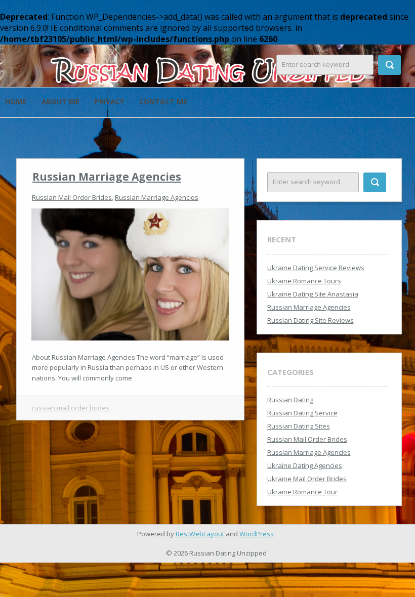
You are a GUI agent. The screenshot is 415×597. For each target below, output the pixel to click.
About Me (60, 101)
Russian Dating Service (302, 412)
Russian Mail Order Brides (72, 197)
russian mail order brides (70, 407)
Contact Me (163, 101)
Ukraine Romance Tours (304, 280)
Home (15, 101)
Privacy (109, 101)
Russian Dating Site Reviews (310, 320)
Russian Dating (290, 399)
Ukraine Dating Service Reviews (315, 267)
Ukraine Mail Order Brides (307, 478)
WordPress (256, 533)
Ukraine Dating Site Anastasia (312, 293)
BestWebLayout (200, 533)
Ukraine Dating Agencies (304, 465)
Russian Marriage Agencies (106, 176)
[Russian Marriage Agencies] (130, 273)
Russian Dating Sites (298, 426)
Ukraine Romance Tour (302, 491)
